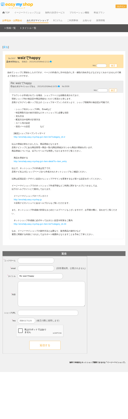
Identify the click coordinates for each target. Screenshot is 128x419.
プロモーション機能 (79, 12)
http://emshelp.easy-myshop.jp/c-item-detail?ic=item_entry (40, 161)
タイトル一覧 (29, 27)
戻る (5, 47)
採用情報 (100, 20)
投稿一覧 (11, 27)
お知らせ (87, 20)
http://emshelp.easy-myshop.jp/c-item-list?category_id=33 (40, 223)
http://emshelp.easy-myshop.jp (28, 199)
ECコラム (57, 20)
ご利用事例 (72, 20)
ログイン (121, 6)
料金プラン (99, 12)
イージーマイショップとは (27, 12)
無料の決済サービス (55, 12)
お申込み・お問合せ (12, 20)
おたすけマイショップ (38, 20)
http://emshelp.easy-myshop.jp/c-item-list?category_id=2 (39, 136)
